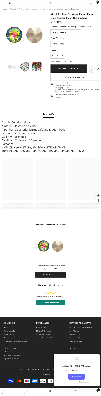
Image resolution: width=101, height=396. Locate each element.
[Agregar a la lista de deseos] (62, 234)
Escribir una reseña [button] (50, 303)
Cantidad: (54, 51)
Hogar (4, 9)
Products (13, 9)
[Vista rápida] (62, 239)
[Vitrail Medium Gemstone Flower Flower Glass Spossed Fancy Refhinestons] (50, 246)
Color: (59, 38)
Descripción (48, 114)
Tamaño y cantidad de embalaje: (70, 27)
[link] (92, 69)
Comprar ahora (74, 77)
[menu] (3, 3)
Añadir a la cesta (69, 68)
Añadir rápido (51, 275)
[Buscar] (10, 3)
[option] (24, 34)
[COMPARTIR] (97, 70)
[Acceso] (90, 3)
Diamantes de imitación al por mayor (43, 369)
